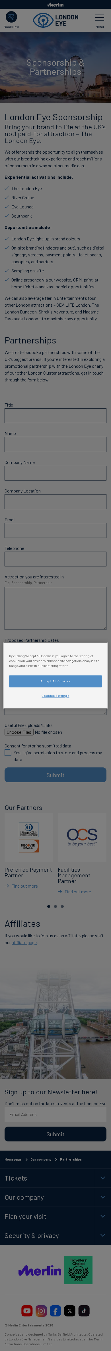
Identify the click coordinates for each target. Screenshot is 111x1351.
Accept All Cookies (55, 681)
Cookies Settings (55, 696)
